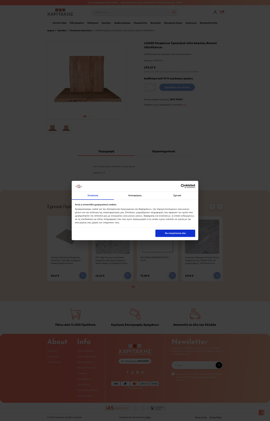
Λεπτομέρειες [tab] (135, 195)
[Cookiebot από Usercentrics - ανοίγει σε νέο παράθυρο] (183, 186)
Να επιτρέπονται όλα (175, 233)
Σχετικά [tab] (177, 195)
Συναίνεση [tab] (93, 195)
